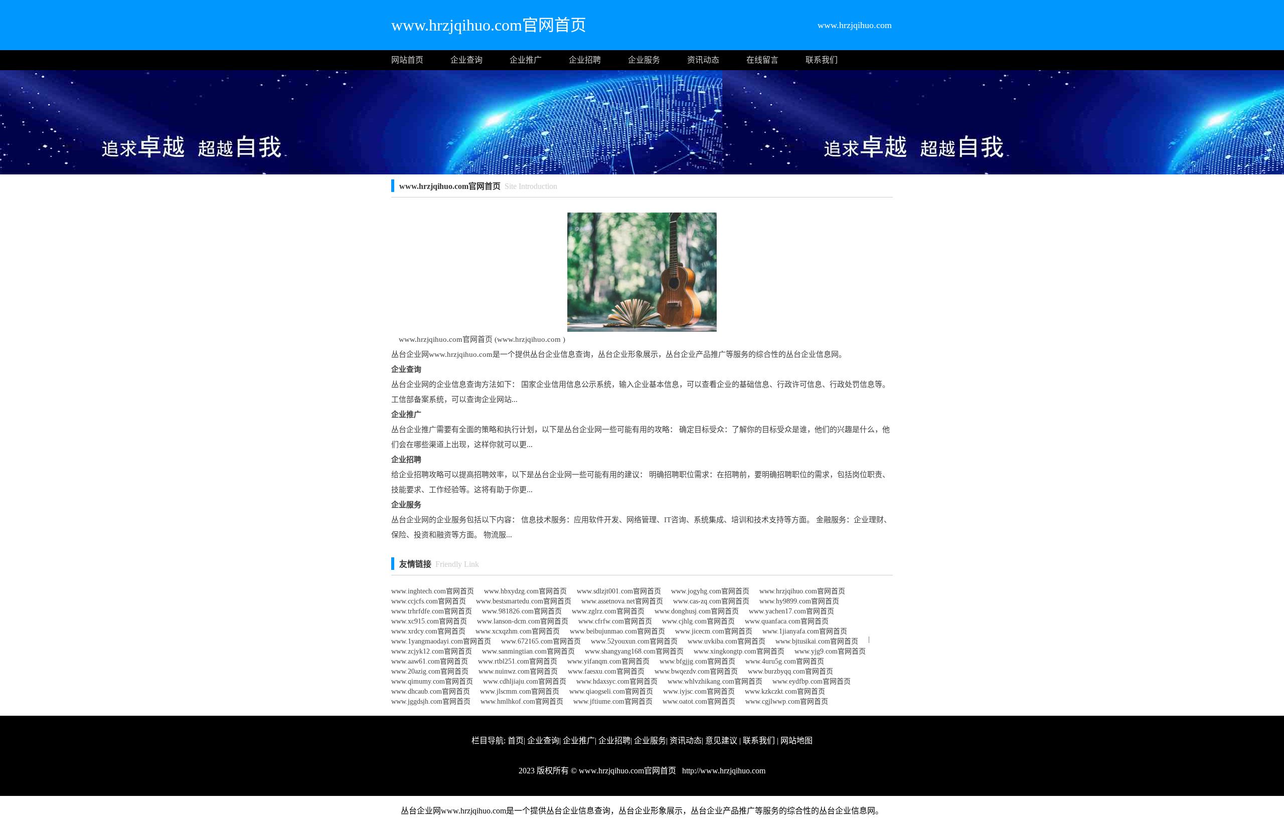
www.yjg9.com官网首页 (830, 651)
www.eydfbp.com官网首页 (811, 681)
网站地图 (796, 740)
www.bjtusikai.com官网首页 (816, 641)
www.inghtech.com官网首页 (432, 591)
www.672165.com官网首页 (541, 641)
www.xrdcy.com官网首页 (428, 631)
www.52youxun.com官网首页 (634, 641)
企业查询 (466, 60)
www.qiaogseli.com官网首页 (611, 691)
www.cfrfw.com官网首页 (615, 621)
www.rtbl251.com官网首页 (517, 661)
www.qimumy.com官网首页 (432, 681)
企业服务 (644, 60)
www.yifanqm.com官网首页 (608, 661)
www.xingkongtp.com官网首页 (739, 651)
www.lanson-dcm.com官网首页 (522, 621)
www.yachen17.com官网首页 (791, 611)
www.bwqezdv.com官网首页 (696, 671)
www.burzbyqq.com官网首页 (790, 671)
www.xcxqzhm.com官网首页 (517, 631)
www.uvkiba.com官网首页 (726, 641)
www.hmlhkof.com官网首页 (521, 701)
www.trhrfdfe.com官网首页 (431, 611)
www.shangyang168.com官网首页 (634, 651)
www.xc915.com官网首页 (429, 621)
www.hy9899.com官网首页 (799, 601)
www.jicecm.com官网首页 (713, 631)
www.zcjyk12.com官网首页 (431, 651)
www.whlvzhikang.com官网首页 (715, 681)
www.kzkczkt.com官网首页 (785, 691)
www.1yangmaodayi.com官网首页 (441, 641)
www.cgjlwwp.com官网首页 (786, 701)
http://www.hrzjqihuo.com (722, 770)
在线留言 (762, 60)
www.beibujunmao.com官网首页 (617, 631)
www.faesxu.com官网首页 (606, 671)
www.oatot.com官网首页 (699, 701)
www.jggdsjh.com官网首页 (430, 701)
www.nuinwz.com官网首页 (518, 671)
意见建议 (721, 740)
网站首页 (407, 60)
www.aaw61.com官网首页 (429, 661)
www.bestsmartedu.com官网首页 (523, 601)
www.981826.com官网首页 (522, 611)
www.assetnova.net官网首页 (622, 601)
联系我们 (822, 60)
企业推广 (526, 60)
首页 (516, 740)
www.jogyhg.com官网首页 (710, 591)
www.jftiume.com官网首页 (613, 701)
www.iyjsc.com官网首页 (699, 691)
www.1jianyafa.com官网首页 (804, 631)
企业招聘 (585, 60)
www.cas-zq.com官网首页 (711, 601)
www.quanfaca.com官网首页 (787, 621)
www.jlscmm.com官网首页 (519, 691)
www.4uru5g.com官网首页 (784, 661)
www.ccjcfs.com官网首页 (428, 601)
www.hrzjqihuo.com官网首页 (802, 591)
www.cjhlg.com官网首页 (698, 621)
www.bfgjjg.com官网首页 (697, 661)
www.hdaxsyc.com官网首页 (617, 681)
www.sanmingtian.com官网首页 (528, 651)
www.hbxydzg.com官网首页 (525, 591)
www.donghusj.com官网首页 (697, 611)
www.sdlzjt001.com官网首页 (619, 591)
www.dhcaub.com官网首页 (430, 691)
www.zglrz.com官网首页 (608, 611)
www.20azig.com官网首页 (429, 671)
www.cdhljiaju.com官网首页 (524, 681)
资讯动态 (703, 60)
